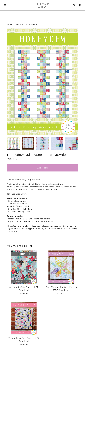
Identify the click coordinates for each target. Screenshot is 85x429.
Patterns (44, 380)
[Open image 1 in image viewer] (42, 81)
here (38, 180)
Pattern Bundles (48, 368)
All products (9, 372)
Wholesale (8, 402)
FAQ (5, 398)
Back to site (46, 406)
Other (43, 372)
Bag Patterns (9, 380)
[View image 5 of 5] (71, 143)
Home (9, 24)
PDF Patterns (32, 24)
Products (19, 24)
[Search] (74, 5)
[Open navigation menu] (5, 5)
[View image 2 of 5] (28, 143)
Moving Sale (46, 376)
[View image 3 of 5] (42, 143)
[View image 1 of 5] (13, 143)
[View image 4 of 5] (57, 143)
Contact (44, 402)
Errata (43, 398)
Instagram (11, 419)
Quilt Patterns (9, 385)
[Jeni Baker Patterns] (42, 5)
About (6, 406)
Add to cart (42, 168)
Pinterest (48, 419)
